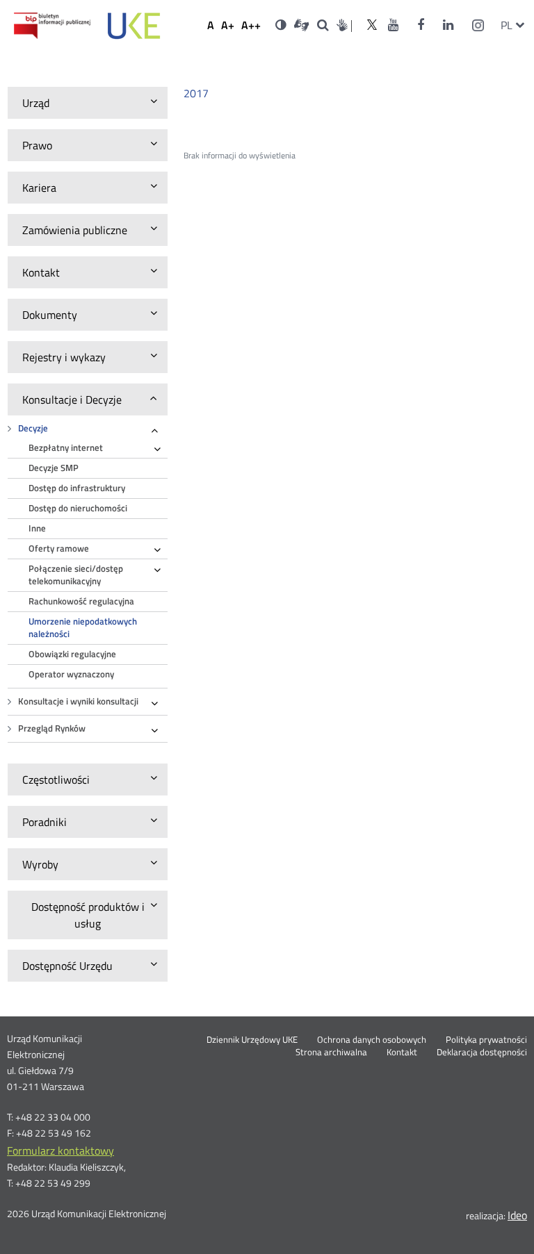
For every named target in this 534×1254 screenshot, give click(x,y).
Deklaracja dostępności (482, 1052)
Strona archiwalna (331, 1052)
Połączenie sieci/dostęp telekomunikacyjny (76, 575)
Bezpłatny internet (66, 447)
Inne (37, 528)
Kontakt (402, 1052)
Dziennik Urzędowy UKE (252, 1040)
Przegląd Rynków (52, 728)
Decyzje (33, 428)
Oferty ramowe (59, 548)
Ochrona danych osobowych (371, 1040)
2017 (196, 93)
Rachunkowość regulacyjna (81, 601)
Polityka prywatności (486, 1040)
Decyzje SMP (54, 468)
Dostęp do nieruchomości (78, 508)
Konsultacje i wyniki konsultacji (78, 701)
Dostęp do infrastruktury (77, 488)
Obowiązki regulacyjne (72, 654)
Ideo (517, 1215)
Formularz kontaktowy (60, 1150)
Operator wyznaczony (71, 674)
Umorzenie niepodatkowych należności (83, 628)
